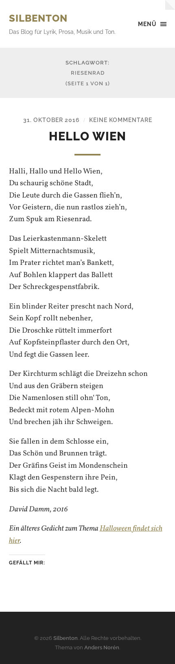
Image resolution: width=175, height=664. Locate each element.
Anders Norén (101, 647)
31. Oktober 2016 (51, 119)
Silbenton (38, 18)
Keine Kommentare (120, 119)
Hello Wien (87, 136)
